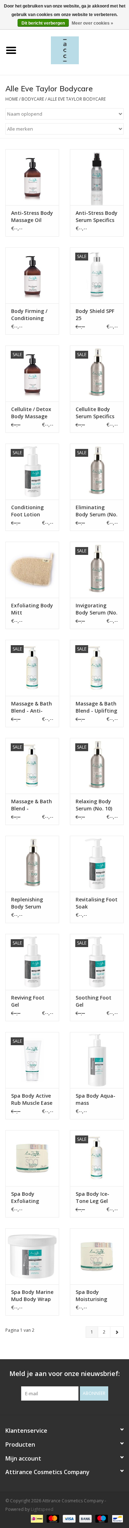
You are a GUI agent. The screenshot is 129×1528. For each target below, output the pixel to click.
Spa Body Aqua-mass (95, 1099)
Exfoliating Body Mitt (32, 609)
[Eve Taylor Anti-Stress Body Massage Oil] (32, 177)
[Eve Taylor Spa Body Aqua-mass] (97, 1060)
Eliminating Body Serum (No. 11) (97, 511)
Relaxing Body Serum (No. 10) (94, 805)
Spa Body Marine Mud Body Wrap (32, 1295)
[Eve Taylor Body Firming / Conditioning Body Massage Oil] (32, 275)
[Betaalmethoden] (36, 1518)
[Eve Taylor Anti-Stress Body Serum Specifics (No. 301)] (97, 177)
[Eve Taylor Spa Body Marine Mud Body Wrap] (32, 1256)
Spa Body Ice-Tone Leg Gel (92, 1197)
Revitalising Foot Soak (97, 903)
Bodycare (33, 99)
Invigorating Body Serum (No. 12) (97, 609)
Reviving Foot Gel (27, 1001)
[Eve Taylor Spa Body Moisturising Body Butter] (97, 1256)
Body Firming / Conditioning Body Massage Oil (29, 315)
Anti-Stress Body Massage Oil (32, 216)
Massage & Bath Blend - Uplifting (96, 707)
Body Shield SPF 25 (95, 315)
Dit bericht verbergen (43, 23)
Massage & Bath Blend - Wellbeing (31, 805)
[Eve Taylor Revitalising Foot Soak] (97, 864)
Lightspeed (42, 1509)
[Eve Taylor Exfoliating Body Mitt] (32, 570)
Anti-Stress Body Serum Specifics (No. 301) (97, 216)
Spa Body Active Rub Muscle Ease (31, 1099)
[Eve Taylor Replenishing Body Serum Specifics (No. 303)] (32, 864)
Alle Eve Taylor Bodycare (77, 99)
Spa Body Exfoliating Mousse (25, 1197)
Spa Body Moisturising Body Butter (91, 1296)
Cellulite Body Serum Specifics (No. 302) (95, 413)
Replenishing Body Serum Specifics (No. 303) (27, 903)
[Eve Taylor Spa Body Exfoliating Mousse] (32, 1158)
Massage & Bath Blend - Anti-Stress (31, 707)
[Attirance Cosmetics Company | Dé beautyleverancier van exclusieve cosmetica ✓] (75, 49)
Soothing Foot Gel (93, 1001)
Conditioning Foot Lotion (27, 511)
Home (11, 99)
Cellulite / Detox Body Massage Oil (31, 413)
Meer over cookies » (92, 23)
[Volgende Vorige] (116, 1332)
